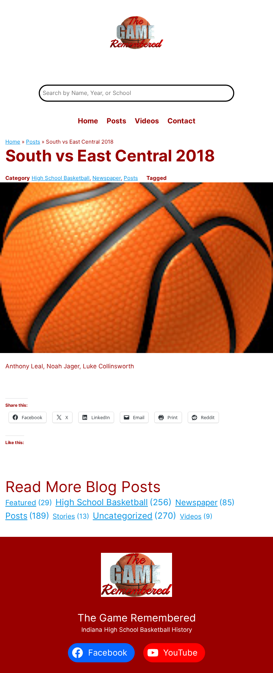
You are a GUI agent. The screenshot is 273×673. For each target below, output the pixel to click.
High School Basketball (61, 178)
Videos (196, 516)
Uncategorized (134, 516)
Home (12, 141)
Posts (33, 141)
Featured (28, 502)
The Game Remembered (136, 68)
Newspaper (106, 178)
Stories (71, 516)
